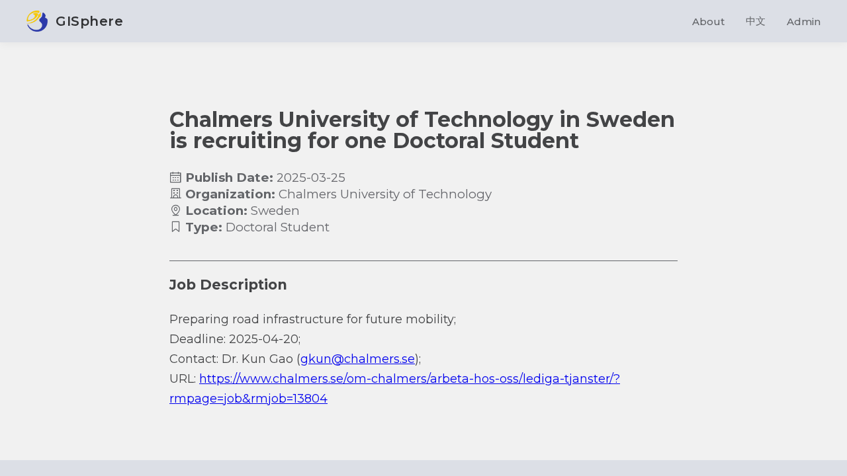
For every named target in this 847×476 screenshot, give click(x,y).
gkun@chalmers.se (357, 359)
